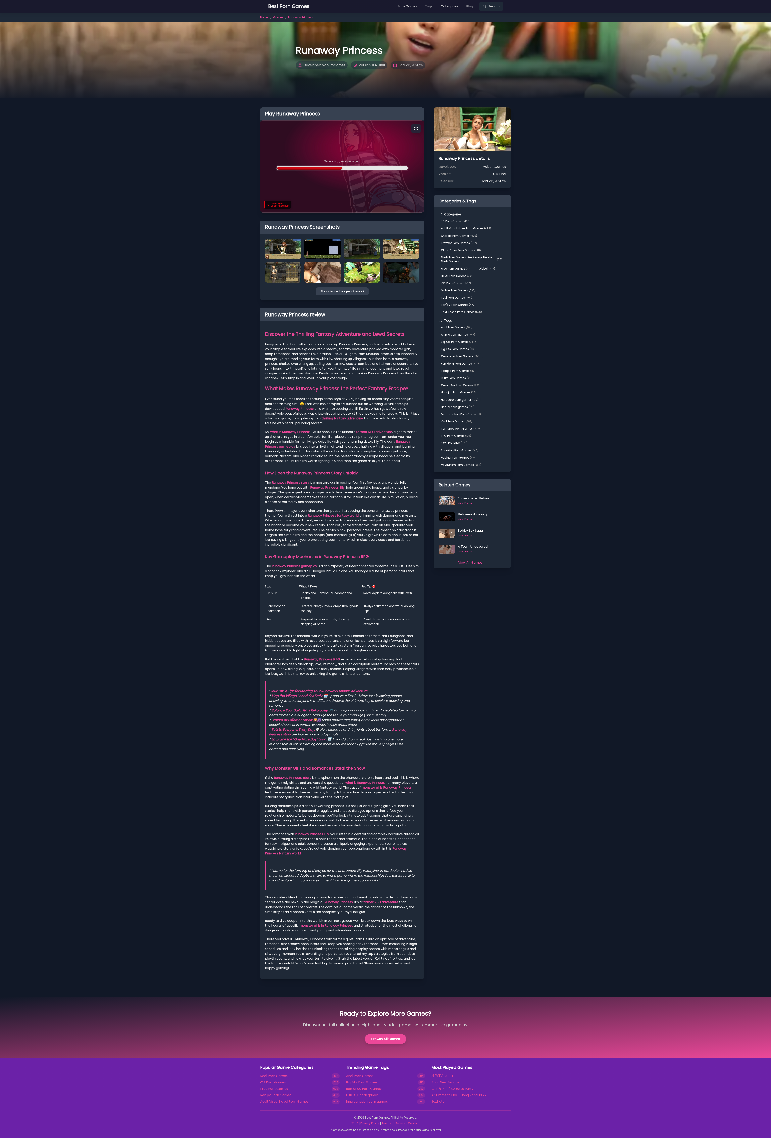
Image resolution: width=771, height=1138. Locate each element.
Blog (469, 6)
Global (487, 269)
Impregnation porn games (367, 1101)
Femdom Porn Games (460, 364)
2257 (354, 1123)
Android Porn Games (459, 236)
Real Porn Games (456, 298)
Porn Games (407, 6)
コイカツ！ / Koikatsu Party (452, 1088)
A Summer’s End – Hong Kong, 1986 (458, 1095)
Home (264, 17)
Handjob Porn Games (459, 392)
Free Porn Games (456, 269)
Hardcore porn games (459, 400)
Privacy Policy (369, 1123)
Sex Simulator (454, 443)
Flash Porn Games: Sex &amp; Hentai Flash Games (472, 259)
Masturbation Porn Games (462, 414)
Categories (449, 6)
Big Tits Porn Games (458, 349)
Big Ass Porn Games (458, 342)
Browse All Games (385, 1039)
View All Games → (472, 562)
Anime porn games (458, 335)
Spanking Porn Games (459, 450)
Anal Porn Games (456, 327)
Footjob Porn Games (458, 371)
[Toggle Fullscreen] (416, 128)
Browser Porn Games (459, 243)
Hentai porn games (457, 407)
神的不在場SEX (442, 1075)
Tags (429, 6)
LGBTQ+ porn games (362, 1095)
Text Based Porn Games (461, 312)
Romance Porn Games (460, 429)
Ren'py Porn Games (458, 305)
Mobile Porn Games (458, 290)
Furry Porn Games (456, 378)
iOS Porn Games (456, 283)
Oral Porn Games (456, 421)
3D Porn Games (455, 221)
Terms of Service (394, 1123)
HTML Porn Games (457, 276)
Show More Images (342, 291)
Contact (414, 1123)
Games (278, 17)
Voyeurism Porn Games (461, 465)
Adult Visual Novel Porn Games (466, 228)
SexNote (438, 1101)
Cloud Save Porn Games (461, 250)
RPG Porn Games (456, 436)
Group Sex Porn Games (461, 385)
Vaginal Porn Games (459, 458)
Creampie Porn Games (460, 356)
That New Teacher (446, 1082)
